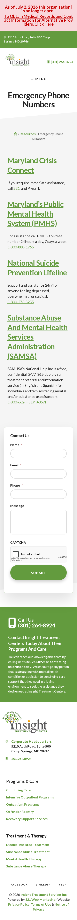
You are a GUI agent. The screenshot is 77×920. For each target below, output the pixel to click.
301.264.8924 (35, 662)
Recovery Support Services (27, 819)
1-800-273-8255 (20, 302)
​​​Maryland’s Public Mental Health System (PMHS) (35, 214)
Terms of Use (41, 904)
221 (16, 188)
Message (17, 506)
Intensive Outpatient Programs (30, 797)
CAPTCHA (18, 542)
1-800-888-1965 (20, 247)
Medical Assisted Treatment (27, 844)
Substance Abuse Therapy (26, 866)
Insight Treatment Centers (18, 60)
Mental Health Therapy (24, 859)
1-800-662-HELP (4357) (26, 402)
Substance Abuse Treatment (28, 852)
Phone (16, 485)
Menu (41, 79)
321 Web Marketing (40, 899)
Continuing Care (18, 790)
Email (16, 465)
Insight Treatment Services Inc (44, 894)
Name (16, 445)
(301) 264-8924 (36, 625)
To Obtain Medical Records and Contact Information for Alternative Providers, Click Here (38, 20)
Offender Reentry (20, 811)
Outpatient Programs (22, 804)
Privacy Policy (19, 904)
